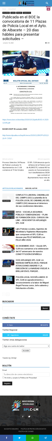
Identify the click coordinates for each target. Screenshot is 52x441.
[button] (48, 3)
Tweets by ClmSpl (9, 358)
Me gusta (44, 325)
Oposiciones (27, 13)
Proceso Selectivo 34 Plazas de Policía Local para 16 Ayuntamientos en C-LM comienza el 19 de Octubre (13, 166)
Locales (13, 13)
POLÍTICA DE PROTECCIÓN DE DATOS (33, 429)
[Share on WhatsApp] (32, 438)
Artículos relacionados (12, 188)
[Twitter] (29, 416)
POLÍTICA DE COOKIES (26, 431)
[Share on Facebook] (6, 438)
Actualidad (12, 9)
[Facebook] (22, 416)
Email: (4, 370)
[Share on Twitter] (19, 438)
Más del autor (31, 188)
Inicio (4, 9)
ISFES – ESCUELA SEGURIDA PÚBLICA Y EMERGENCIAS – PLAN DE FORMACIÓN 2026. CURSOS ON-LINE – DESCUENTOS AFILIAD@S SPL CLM (32, 217)
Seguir (45, 335)
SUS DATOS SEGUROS (11, 429)
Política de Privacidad (28, 378)
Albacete (19, 13)
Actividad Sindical (6, 234)
